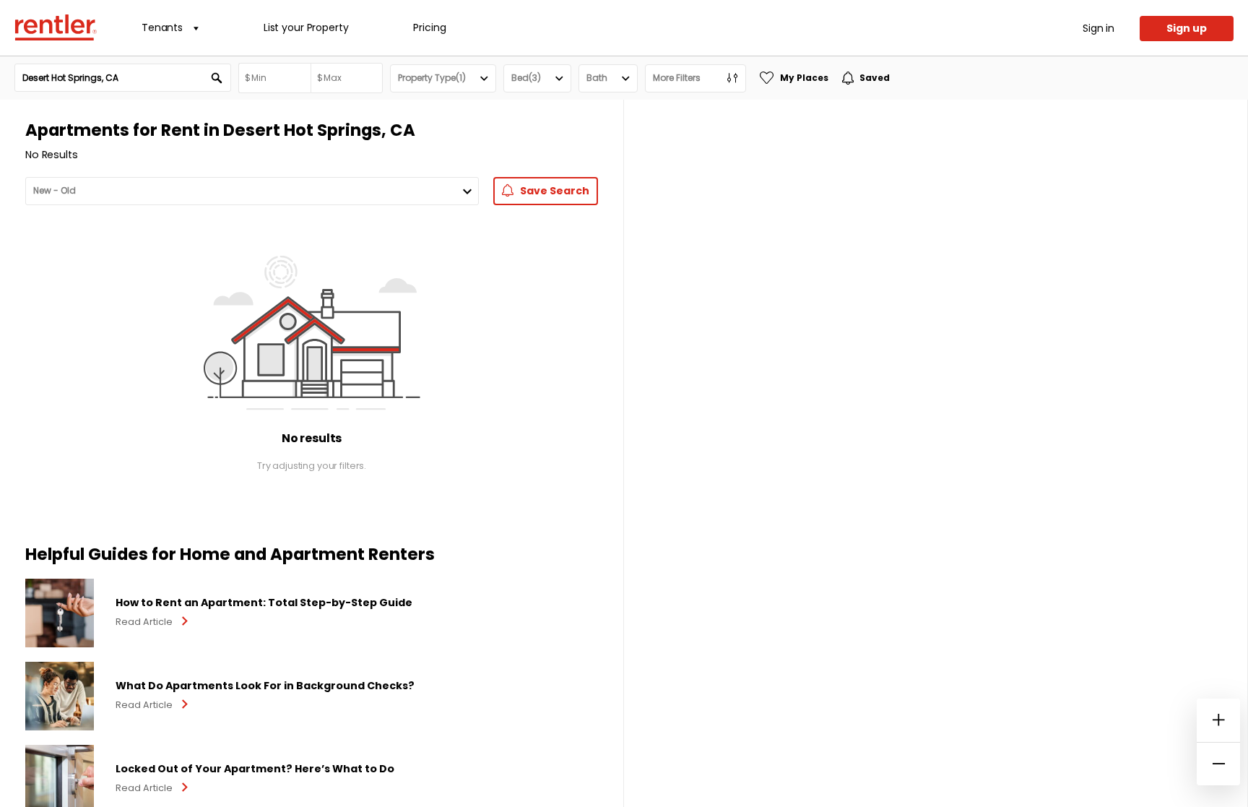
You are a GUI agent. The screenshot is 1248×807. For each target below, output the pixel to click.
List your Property (306, 27)
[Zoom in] (1218, 720)
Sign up (1186, 28)
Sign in (1098, 28)
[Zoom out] (1218, 763)
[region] (935, 453)
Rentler (55, 27)
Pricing (429, 27)
